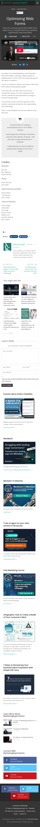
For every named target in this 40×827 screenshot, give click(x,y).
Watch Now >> (7, 512)
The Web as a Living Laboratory (23, 737)
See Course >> (7, 604)
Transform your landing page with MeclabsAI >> (17, 470)
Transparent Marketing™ (20, 729)
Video (20, 13)
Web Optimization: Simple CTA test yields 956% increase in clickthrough (10, 270)
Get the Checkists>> (9, 427)
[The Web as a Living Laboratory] (7, 739)
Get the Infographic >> (10, 654)
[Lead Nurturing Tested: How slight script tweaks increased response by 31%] (11, 313)
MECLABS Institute (33, 819)
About (16, 814)
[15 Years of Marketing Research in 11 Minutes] (7, 723)
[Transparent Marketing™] (7, 731)
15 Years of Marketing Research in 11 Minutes (25, 721)
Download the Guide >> (10, 703)
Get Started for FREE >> (10, 559)
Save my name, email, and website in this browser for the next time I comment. (20, 380)
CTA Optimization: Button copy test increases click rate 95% (30, 270)
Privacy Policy (31, 811)
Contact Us (22, 814)
